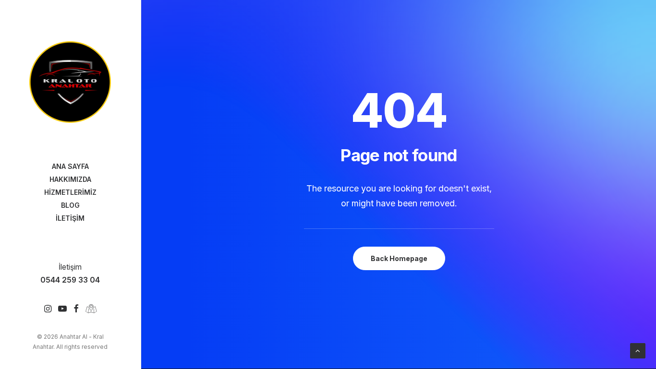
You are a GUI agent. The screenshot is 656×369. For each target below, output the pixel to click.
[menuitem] (48, 309)
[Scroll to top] (637, 350)
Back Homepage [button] (399, 258)
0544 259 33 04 (70, 280)
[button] (48, 309)
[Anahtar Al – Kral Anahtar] (70, 82)
